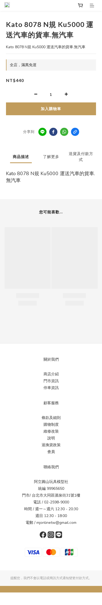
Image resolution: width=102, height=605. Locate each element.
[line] (42, 132)
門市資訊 (51, 381)
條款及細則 (51, 417)
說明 (51, 438)
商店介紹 (51, 374)
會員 (51, 451)
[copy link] (75, 132)
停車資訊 (51, 387)
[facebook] (53, 132)
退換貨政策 (51, 445)
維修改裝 (51, 431)
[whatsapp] (64, 132)
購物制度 (51, 424)
